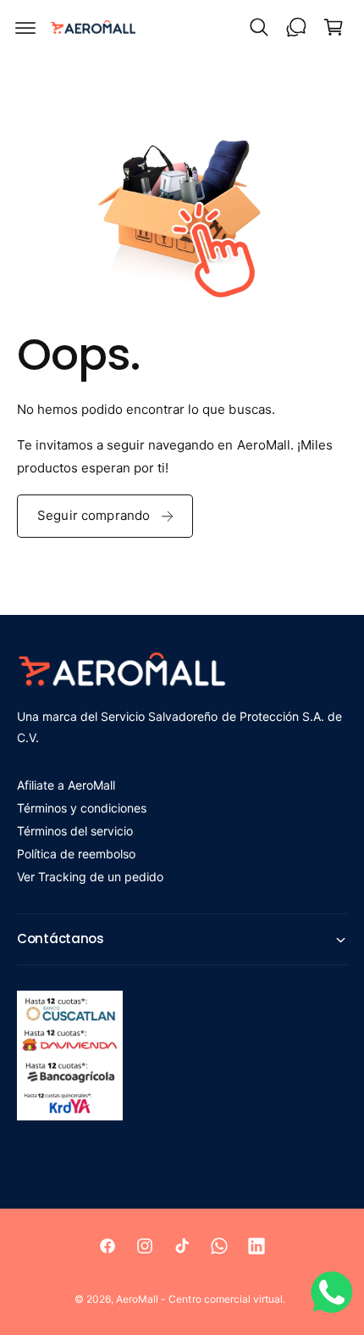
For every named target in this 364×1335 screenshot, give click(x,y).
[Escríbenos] (296, 27)
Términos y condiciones (81, 808)
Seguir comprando (93, 515)
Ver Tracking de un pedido (90, 876)
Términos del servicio (75, 831)
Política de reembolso (76, 853)
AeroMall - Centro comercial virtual (199, 1299)
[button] (25, 27)
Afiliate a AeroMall (66, 785)
